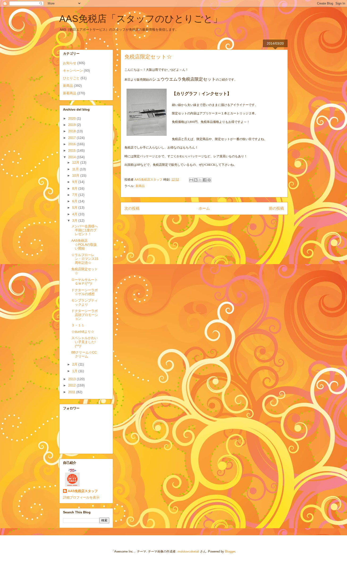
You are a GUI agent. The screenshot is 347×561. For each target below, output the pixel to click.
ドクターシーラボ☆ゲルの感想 (84, 292)
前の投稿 (276, 208)
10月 (76, 175)
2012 (72, 385)
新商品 (140, 186)
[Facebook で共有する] (204, 180)
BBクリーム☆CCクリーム (84, 354)
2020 (72, 118)
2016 (72, 144)
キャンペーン (73, 70)
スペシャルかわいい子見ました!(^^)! (84, 342)
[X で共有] (200, 180)
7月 (75, 195)
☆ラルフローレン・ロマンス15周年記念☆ (84, 259)
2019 (72, 125)
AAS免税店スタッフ (83, 491)
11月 (76, 169)
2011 (72, 392)
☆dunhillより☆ (82, 331)
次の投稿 (132, 208)
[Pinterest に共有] (209, 180)
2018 (72, 131)
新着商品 (69, 93)
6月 (75, 201)
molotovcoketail (188, 551)
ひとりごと (71, 78)
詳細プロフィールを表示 (81, 497)
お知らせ (69, 63)
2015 (72, 150)
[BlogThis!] (195, 180)
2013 (72, 379)
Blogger (230, 551)
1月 (75, 371)
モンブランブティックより (84, 302)
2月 (75, 364)
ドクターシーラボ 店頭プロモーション (86, 315)
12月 (76, 162)
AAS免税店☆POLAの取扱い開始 (84, 244)
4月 (75, 214)
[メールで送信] (191, 180)
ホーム (204, 208)
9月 (75, 182)
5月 (75, 207)
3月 (75, 220)
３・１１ (78, 325)
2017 (72, 138)
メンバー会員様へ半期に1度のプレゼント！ (84, 230)
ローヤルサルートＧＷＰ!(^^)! (84, 282)
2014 (72, 157)
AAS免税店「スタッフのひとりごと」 (140, 18)
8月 (75, 188)
